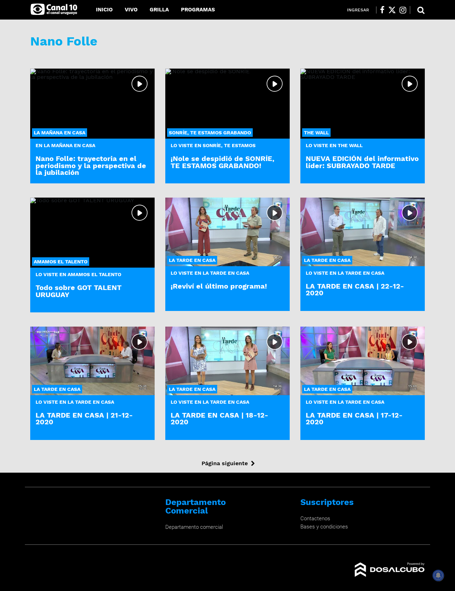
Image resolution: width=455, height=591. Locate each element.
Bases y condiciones (324, 526)
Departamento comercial (194, 527)
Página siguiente (225, 463)
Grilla (159, 9)
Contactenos (315, 518)
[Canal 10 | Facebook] (382, 10)
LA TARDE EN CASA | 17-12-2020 (354, 418)
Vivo (131, 9)
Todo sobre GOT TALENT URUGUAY (79, 291)
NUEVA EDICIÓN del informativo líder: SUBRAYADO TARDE (362, 162)
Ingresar (358, 9)
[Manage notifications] (438, 575)
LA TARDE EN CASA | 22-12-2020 (355, 289)
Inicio (104, 9)
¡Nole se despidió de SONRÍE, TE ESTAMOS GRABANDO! (222, 162)
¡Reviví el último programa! (219, 286)
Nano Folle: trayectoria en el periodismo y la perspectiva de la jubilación (91, 165)
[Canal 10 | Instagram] (403, 10)
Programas (198, 9)
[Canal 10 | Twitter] (392, 10)
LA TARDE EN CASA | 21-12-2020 (84, 418)
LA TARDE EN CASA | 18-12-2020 (219, 418)
